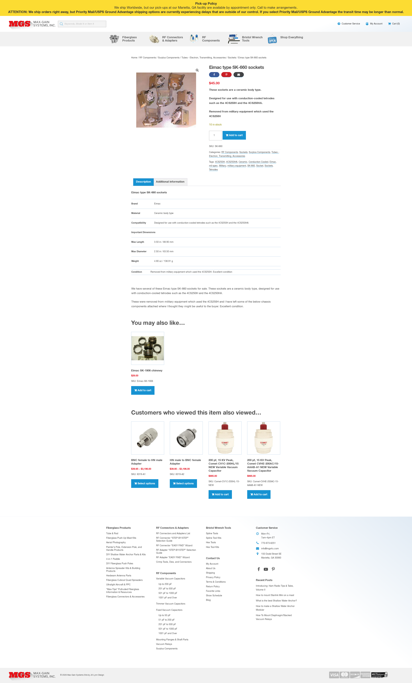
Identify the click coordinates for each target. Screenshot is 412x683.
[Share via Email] (239, 74)
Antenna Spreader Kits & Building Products (123, 569)
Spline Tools (212, 533)
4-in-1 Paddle (113, 559)
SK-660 (251, 166)
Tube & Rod (112, 533)
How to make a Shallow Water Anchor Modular (275, 608)
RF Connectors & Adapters (172, 528)
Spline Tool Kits (213, 538)
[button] (197, 70)
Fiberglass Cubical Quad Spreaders (124, 580)
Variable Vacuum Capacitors (170, 579)
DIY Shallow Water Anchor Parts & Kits (126, 555)
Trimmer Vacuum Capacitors (170, 604)
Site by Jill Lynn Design (94, 675)
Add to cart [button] (144, 390)
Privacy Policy (213, 577)
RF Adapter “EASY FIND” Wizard (173, 557)
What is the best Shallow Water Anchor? (276, 601)
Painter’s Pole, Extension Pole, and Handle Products (124, 548)
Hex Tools (211, 542)
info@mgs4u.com (270, 549)
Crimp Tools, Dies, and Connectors (174, 562)
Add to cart (236, 135)
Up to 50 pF (164, 615)
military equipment (236, 166)
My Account (212, 564)
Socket (259, 166)
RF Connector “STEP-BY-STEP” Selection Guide (172, 539)
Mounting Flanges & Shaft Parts (172, 640)
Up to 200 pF (165, 584)
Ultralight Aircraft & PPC (118, 585)
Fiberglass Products (118, 528)
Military (222, 166)
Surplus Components (168, 58)
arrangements (286, 7)
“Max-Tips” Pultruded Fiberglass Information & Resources (122, 590)
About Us (210, 568)
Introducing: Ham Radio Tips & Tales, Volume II (275, 588)
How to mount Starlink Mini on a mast (275, 595)
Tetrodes (213, 170)
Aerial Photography (116, 542)
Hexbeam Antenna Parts (118, 576)
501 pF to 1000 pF (168, 593)
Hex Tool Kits (212, 547)
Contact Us (213, 558)
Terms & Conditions (216, 582)
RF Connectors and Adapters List (173, 533)
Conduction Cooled (258, 162)
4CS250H (220, 162)
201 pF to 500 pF (167, 589)
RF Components (147, 58)
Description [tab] (143, 181)
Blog (208, 600)
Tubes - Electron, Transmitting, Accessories (204, 58)
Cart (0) (396, 24)
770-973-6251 (268, 543)
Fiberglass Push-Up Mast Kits (121, 538)
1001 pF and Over (168, 598)
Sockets (232, 58)
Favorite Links (213, 591)
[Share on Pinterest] (226, 74)
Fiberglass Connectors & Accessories (125, 597)
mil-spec (213, 166)
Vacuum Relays (164, 644)
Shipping (210, 573)
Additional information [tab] (170, 181)
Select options (146, 483)
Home (134, 58)
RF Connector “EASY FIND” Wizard (174, 546)
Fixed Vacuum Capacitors (169, 610)
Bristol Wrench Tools (218, 528)
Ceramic (243, 162)
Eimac (273, 162)
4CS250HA (231, 162)
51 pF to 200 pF (167, 620)
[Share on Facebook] (214, 74)
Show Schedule (214, 596)
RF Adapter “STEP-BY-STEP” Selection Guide (176, 551)
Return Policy (213, 587)
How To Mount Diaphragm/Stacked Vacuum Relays (274, 617)
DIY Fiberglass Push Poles (119, 564)
